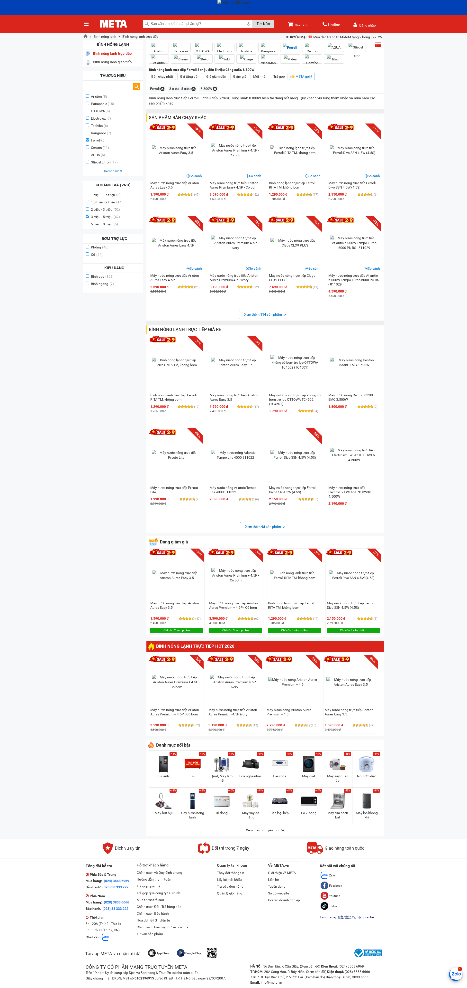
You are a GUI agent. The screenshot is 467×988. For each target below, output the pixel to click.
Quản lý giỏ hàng (229, 893)
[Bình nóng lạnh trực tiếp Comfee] (312, 61)
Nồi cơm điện (367, 776)
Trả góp (279, 76)
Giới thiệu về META (282, 873)
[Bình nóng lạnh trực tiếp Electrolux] (224, 49)
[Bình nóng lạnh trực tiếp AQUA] (334, 47)
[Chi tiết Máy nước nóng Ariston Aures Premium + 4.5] (292, 682)
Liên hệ (273, 880)
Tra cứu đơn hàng (230, 886)
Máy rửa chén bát (337, 815)
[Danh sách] (378, 45)
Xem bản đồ (310, 966)
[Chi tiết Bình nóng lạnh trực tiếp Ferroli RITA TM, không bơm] (294, 150)
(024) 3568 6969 (116, 881)
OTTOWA (98, 111)
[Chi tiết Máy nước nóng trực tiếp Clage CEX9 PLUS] (294, 242)
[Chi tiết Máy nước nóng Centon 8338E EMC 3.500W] (354, 362)
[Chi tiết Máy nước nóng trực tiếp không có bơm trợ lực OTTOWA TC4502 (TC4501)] (294, 362)
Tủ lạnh (163, 776)
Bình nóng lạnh (105, 36)
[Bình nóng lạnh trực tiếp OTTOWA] (202, 49)
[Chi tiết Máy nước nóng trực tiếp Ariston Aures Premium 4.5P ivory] (235, 242)
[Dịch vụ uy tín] (121, 853)
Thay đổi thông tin (230, 873)
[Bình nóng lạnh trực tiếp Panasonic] (180, 49)
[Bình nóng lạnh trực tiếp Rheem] (180, 59)
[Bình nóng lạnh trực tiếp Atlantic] (159, 61)
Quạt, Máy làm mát (222, 778)
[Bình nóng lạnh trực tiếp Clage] (246, 59)
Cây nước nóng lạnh (192, 815)
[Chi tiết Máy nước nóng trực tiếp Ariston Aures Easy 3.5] (176, 150)
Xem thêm (112, 171)
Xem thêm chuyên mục (263, 830)
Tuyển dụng (277, 886)
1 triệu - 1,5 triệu (106, 195)
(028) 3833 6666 (116, 902)
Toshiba (97, 126)
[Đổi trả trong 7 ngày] (223, 853)
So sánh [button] (196, 176)
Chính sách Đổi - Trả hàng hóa (159, 907)
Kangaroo (98, 133)
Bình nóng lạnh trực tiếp (140, 36)
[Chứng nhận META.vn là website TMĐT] (367, 957)
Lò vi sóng (308, 813)
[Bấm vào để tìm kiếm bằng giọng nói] (248, 24)
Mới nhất (260, 76)
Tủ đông (221, 813)
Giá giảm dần (216, 76)
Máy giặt (308, 776)
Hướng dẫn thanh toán (154, 879)
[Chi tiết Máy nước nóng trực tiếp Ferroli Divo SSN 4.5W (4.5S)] (354, 150)
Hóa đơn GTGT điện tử (153, 920)
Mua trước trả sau (150, 900)
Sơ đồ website (278, 893)
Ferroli (95, 140)
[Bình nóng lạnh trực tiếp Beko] (202, 59)
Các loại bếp (279, 813)
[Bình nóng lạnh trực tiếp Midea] (290, 59)
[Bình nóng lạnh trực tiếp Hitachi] (334, 59)
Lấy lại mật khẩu (229, 880)
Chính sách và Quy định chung (159, 872)
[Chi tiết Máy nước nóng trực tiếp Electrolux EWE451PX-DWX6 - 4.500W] (354, 455)
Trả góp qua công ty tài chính (158, 893)
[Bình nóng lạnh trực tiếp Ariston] (159, 49)
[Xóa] (162, 88)
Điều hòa (279, 776)
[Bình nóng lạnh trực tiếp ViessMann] (268, 61)
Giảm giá (239, 76)
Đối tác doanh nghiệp (284, 900)
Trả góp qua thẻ (148, 886)
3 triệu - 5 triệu (105, 217)
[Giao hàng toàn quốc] (335, 853)
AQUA (95, 155)
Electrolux (98, 118)
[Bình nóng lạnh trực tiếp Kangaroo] (268, 49)
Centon (96, 148)
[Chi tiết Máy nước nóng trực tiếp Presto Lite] (176, 455)
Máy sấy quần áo (337, 778)
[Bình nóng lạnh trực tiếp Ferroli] (290, 47)
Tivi (192, 776)
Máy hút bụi (163, 813)
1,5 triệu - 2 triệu (107, 202)
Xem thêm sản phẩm (263, 314)
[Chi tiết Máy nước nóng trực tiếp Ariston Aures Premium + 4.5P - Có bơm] (235, 150)
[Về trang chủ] (85, 36)
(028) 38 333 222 (115, 887)
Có (97, 254)
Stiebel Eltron (101, 162)
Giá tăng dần (189, 76)
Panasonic (99, 104)
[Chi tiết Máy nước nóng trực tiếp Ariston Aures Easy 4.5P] (176, 242)
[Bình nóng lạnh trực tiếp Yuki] (224, 59)
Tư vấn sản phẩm (150, 934)
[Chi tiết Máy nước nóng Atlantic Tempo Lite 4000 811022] (235, 455)
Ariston (96, 96)
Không (99, 247)
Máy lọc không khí (367, 815)
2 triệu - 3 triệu (105, 209)
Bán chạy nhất (162, 76)
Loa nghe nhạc (250, 776)
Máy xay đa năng (250, 815)
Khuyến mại (296, 37)
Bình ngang (102, 284)
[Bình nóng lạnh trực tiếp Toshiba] (246, 49)
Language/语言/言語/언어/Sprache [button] (347, 917)
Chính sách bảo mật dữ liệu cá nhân (163, 927)
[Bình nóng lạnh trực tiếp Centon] (312, 49)
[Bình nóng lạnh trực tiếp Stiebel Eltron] (356, 51)
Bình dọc (102, 276)
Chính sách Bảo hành (153, 913)
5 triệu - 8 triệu (104, 224)
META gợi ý (304, 76)
